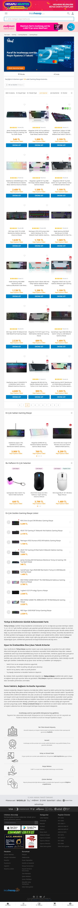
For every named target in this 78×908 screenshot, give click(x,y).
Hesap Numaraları (28, 866)
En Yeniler (64, 93)
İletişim (24, 854)
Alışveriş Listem (9, 869)
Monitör (42, 823)
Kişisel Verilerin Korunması (27, 870)
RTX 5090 (61, 843)
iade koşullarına (59, 756)
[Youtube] (41, 897)
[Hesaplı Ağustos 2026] (39, 5)
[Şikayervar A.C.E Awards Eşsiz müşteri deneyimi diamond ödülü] (14, 841)
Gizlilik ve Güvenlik (28, 863)
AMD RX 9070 (62, 832)
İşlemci (42, 829)
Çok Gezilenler (54, 93)
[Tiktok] (44, 897)
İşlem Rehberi (26, 876)
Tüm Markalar (26, 873)
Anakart (42, 826)
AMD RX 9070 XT (63, 829)
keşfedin (50, 732)
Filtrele (22, 74)
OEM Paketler (44, 818)
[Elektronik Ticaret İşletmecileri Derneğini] (58, 809)
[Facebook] (34, 897)
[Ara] (6, 19)
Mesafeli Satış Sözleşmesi (26, 883)
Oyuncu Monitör (45, 843)
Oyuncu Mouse (45, 841)
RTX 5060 (61, 821)
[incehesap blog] (12, 881)
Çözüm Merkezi (9, 854)
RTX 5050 (61, 818)
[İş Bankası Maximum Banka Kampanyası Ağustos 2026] (39, 27)
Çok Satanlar (43, 93)
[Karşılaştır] (70, 522)
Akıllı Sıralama (10, 93)
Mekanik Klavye (45, 835)
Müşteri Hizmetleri (10, 857)
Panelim (6, 860)
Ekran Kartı (43, 832)
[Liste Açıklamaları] (71, 413)
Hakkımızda (25, 857)
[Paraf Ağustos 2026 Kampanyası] (39, 54)
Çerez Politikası (27, 879)
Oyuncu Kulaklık (45, 838)
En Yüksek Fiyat (32, 93)
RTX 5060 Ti (61, 823)
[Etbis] (31, 841)
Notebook (43, 821)
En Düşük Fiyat (20, 93)
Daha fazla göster (45, 846)
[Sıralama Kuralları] (71, 93)
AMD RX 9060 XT (63, 826)
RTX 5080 (61, 841)
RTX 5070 (61, 835)
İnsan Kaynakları (27, 860)
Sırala (57, 74)
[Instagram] (37, 897)
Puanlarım (7, 863)
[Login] (6, 13)
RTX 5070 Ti (61, 838)
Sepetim (6, 866)
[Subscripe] (36, 822)
